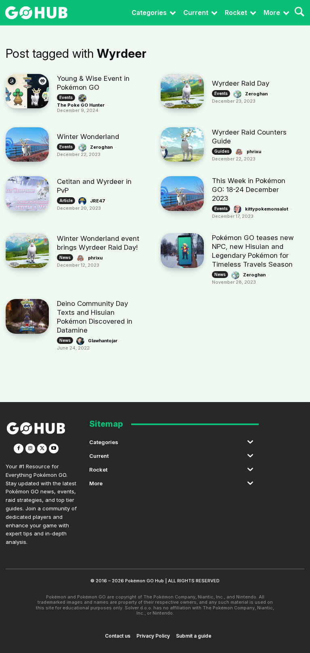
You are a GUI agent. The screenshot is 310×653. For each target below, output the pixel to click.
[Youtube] (54, 448)
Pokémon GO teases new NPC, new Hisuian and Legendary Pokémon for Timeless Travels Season (253, 251)
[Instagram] (30, 448)
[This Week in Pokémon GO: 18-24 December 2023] (182, 193)
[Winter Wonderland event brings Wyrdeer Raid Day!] (27, 250)
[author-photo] (83, 98)
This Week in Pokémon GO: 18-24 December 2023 (248, 189)
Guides (221, 151)
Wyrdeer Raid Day (240, 83)
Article (66, 200)
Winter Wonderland (88, 137)
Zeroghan (256, 94)
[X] (42, 448)
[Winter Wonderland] (27, 144)
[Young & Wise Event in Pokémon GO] (27, 91)
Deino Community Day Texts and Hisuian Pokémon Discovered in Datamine (94, 316)
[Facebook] (18, 448)
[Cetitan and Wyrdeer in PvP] (27, 193)
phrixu (254, 151)
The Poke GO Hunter (81, 105)
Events (66, 97)
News (65, 257)
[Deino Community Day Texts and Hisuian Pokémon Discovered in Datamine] (27, 316)
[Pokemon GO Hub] (36, 12)
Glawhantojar (102, 340)
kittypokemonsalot (266, 209)
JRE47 (97, 201)
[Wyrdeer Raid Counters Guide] (182, 144)
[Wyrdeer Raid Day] (182, 91)
